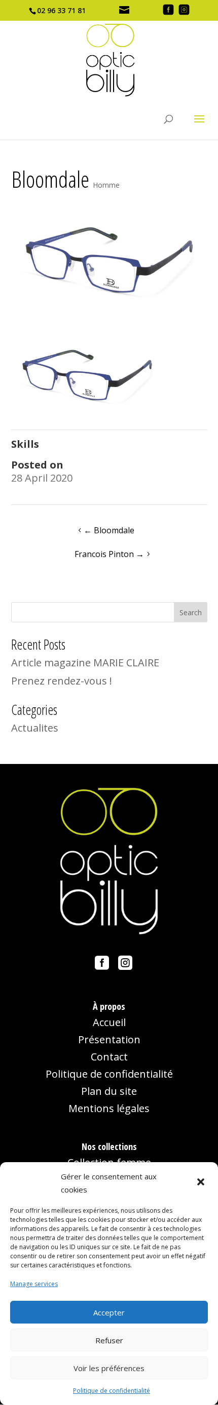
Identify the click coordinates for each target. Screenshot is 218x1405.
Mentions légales (109, 1108)
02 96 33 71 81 (61, 10)
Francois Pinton (109, 554)
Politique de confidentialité (111, 1390)
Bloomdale (109, 530)
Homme (106, 185)
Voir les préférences (109, 1368)
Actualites (34, 728)
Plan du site (109, 1091)
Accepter (109, 1312)
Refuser (109, 1340)
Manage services (34, 1284)
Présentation (109, 1039)
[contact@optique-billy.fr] (125, 10)
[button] (202, 1183)
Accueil (109, 1022)
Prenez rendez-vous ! (61, 681)
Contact (109, 1056)
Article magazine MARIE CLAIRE (85, 662)
